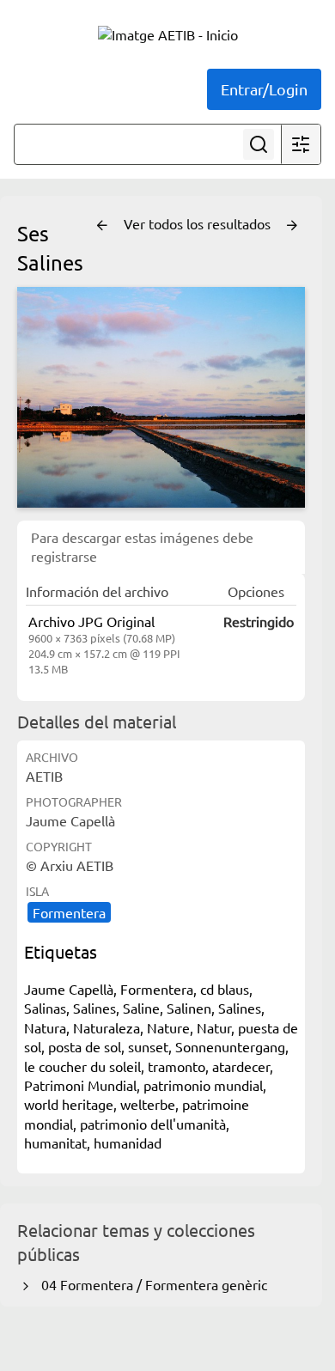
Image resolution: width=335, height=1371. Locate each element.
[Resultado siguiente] (292, 226)
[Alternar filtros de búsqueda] (300, 144)
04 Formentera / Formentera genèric (150, 1284)
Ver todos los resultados (199, 223)
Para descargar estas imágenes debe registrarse (142, 546)
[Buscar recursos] (258, 144)
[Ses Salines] (161, 397)
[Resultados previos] (102, 226)
